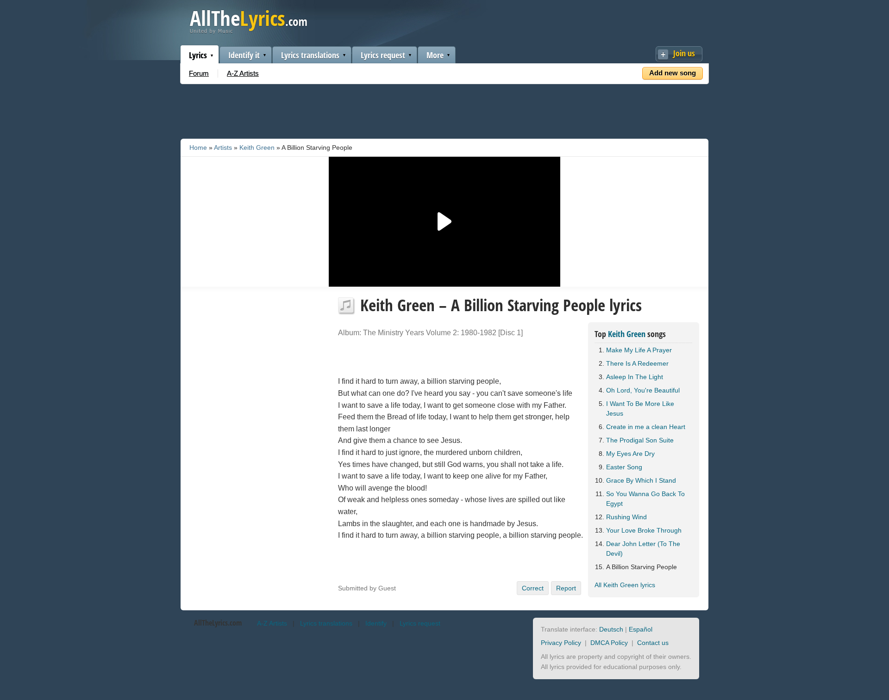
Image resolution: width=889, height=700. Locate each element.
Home (198, 147)
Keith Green (257, 147)
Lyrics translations (310, 55)
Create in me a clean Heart (645, 426)
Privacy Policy (561, 642)
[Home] (248, 32)
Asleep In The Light (634, 377)
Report (566, 588)
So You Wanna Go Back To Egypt (645, 498)
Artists (223, 147)
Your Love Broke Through (644, 530)
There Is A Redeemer (637, 363)
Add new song (672, 73)
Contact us (653, 642)
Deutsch (611, 629)
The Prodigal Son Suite (640, 440)
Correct (533, 588)
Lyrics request (383, 55)
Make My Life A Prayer (639, 350)
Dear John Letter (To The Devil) (643, 548)
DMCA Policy (609, 642)
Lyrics (198, 55)
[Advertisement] (444, 109)
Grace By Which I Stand (641, 480)
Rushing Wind (626, 517)
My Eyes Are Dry (630, 453)
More (435, 55)
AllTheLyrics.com (218, 623)
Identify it (244, 55)
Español (640, 629)
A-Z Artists (243, 73)
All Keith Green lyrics (625, 585)
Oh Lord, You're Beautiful (643, 390)
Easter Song (624, 467)
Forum (199, 73)
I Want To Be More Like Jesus (640, 408)
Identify (376, 623)
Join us (684, 53)
